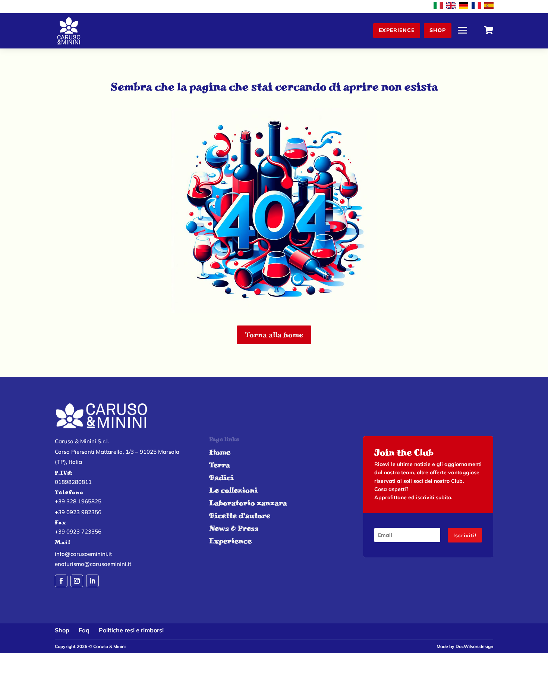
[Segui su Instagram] (76, 581)
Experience (397, 30)
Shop (437, 30)
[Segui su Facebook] (61, 581)
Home (219, 452)
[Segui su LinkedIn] (92, 581)
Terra (219, 464)
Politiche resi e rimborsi (131, 630)
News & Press (233, 528)
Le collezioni (233, 490)
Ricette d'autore (239, 515)
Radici (221, 477)
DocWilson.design (474, 646)
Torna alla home (274, 334)
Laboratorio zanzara (248, 502)
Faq (84, 630)
